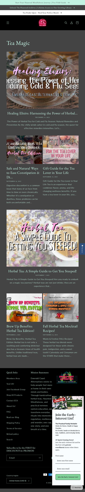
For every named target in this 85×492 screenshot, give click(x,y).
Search (10, 439)
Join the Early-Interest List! (68, 477)
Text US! (10, 384)
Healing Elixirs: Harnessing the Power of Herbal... (42, 113)
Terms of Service (14, 428)
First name (59, 456)
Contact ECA (12, 400)
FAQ (8, 412)
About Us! (11, 406)
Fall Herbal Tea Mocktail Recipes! (60, 328)
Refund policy (13, 434)
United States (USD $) (17, 481)
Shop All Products (14, 395)
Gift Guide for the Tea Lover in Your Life (58, 170)
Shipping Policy (13, 423)
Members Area (13, 378)
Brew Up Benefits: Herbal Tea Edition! (20, 328)
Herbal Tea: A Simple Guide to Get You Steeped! (42, 271)
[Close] (81, 398)
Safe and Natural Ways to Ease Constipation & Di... (23, 172)
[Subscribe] (39, 458)
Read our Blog (13, 417)
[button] (8, 23)
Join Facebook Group (16, 389)
